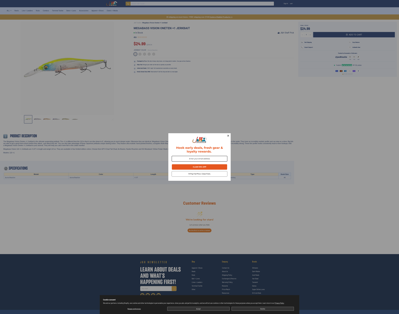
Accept (198, 309)
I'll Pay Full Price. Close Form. (199, 174)
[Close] (228, 135)
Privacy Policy (279, 303)
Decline (262, 309)
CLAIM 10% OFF (199, 167)
